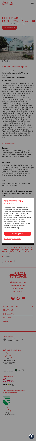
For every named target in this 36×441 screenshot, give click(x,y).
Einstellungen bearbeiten (12, 239)
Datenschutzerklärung (11, 228)
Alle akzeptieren (17, 234)
